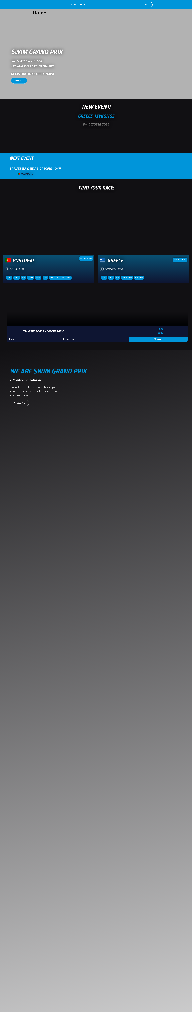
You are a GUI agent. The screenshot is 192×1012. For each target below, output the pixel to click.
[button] (4, 317)
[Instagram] (178, 4)
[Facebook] (173, 4)
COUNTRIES (73, 5)
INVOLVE (82, 5)
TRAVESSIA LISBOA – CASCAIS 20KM (43, 331)
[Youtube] (183, 4)
